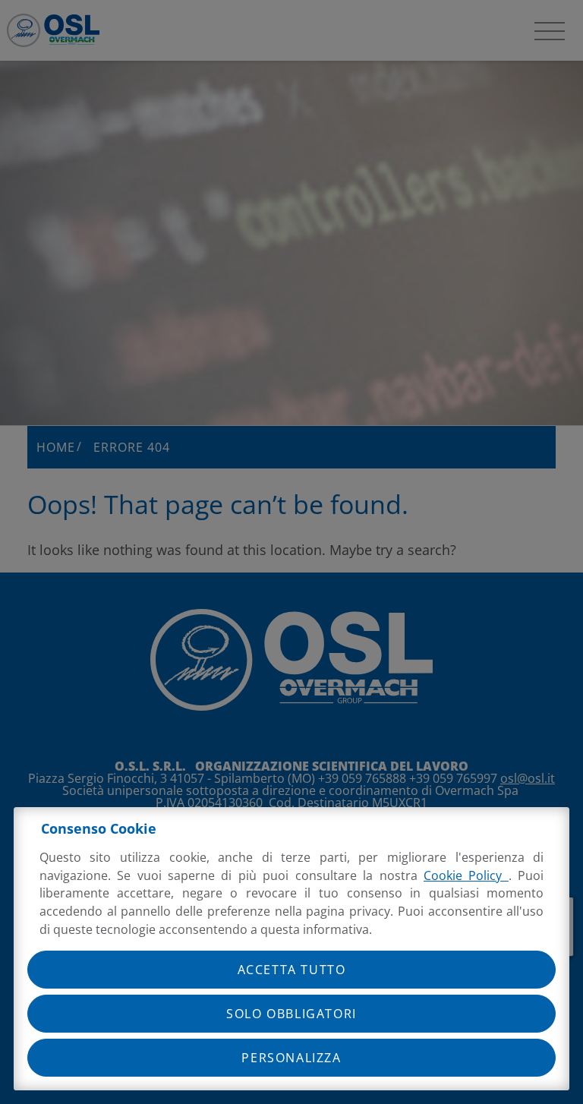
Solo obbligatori (291, 1013)
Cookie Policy (466, 875)
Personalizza (291, 1057)
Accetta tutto (292, 969)
